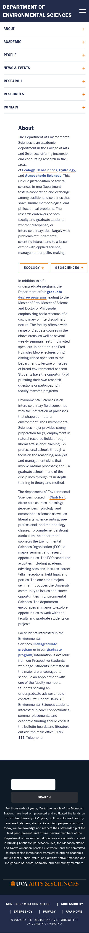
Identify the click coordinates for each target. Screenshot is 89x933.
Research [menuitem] (13, 80)
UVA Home (74, 911)
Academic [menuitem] (12, 41)
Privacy (49, 911)
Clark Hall (57, 497)
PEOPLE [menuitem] (10, 54)
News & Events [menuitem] (17, 67)
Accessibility (72, 904)
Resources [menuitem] (14, 94)
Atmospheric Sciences (43, 175)
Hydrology (67, 170)
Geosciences (47, 170)
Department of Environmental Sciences (37, 10)
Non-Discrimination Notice (28, 904)
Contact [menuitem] (11, 107)
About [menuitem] (9, 28)
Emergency (23, 911)
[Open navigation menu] (82, 11)
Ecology (28, 170)
